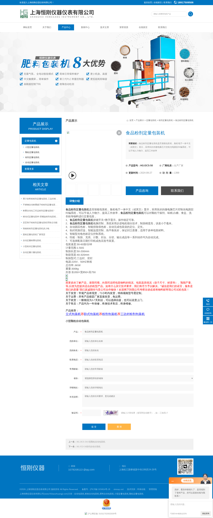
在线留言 (158, 2)
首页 (131, 120)
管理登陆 (153, 489)
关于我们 (46, 27)
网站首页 (27, 27)
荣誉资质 (124, 27)
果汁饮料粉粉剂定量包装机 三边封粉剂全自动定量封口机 (41, 199)
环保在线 (141, 489)
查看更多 (29, 169)
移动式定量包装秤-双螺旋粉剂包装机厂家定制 (41, 217)
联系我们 (168, 2)
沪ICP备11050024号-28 (100, 489)
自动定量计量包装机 (32, 252)
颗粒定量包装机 (32, 152)
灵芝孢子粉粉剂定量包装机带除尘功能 (40, 223)
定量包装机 (30, 141)
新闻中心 (85, 27)
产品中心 (66, 27)
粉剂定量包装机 (32, 157)
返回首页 (148, 2)
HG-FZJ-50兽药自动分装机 (88, 447)
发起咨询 (205, 513)
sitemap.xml (119, 489)
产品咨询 (142, 190)
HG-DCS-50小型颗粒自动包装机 (91, 442)
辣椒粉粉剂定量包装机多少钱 (36, 228)
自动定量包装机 (32, 162)
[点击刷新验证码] (111, 412)
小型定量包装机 (32, 147)
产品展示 (140, 120)
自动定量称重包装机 (32, 240)
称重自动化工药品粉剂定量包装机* (38, 211)
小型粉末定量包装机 (32, 246)
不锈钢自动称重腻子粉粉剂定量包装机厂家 (41, 205)
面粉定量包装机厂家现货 (34, 234)
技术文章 (104, 27)
